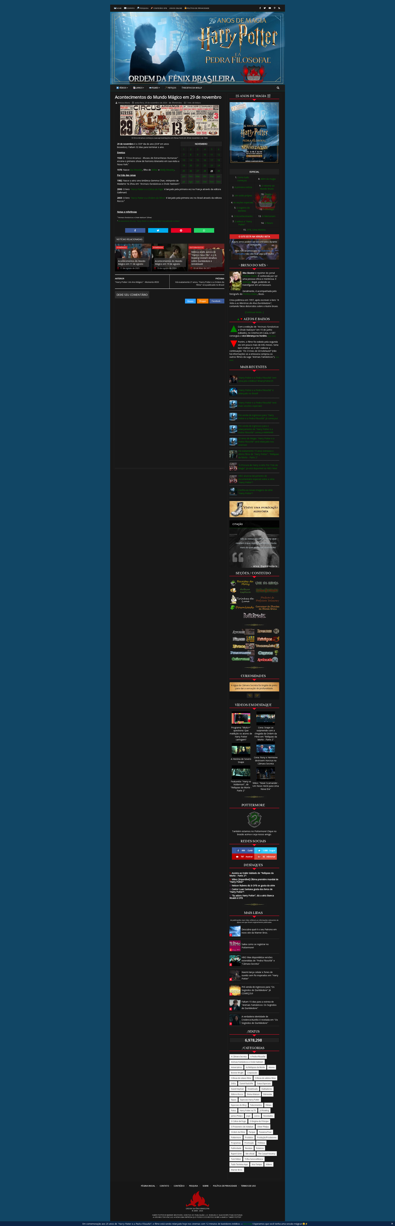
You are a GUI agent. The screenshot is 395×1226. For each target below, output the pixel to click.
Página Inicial (148, 1186)
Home (119, 8)
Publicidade (236, 1148)
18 (218, 160)
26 (190, 170)
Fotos (233, 1110)
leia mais (247, 1223)
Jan (183, 176)
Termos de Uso (248, 1186)
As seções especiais (243, 202)
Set (197, 181)
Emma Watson (253, 1094)
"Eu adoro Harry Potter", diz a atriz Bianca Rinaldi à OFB (251, 897)
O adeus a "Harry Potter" (243, 223)
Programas (236, 1143)
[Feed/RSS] (279, 8)
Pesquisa (144, 8)
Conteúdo (179, 1186)
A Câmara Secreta (239, 1056)
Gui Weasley (136, 169)
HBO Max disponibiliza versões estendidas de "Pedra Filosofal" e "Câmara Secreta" (258, 960)
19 (184, 165)
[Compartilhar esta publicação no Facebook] (135, 230)
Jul (184, 181)
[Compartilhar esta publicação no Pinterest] (181, 230)
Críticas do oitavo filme (241, 1078)
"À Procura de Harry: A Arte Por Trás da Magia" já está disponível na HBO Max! (258, 467)
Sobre (206, 1186)
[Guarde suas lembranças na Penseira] (268, 583)
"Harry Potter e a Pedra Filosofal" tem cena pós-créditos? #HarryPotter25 (257, 379)
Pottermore (236, 1137)
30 (218, 170)
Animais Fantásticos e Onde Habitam (247, 1062)
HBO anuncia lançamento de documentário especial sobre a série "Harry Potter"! (256, 479)
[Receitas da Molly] (242, 583)
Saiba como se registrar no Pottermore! (255, 946)
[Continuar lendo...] (254, 312)
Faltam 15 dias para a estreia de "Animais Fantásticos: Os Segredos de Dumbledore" (259, 1005)
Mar (198, 176)
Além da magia (268, 178)
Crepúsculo (252, 1072)
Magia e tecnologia (267, 196)
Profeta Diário (250, 275)
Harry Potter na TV (248, 1110)
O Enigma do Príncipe (259, 1121)
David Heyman (237, 1089)
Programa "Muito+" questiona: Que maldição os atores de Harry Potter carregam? (241, 733)
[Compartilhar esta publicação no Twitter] (158, 230)
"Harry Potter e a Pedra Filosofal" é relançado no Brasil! (256, 392)
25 (184, 170)
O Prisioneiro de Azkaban (242, 1126)
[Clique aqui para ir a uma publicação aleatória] (254, 509)
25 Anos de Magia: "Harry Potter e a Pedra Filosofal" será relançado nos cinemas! (256, 441)
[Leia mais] (272, 336)
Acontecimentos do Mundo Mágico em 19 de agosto (168, 263)
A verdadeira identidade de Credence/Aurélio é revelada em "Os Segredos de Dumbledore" (260, 1019)
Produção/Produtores (266, 1137)
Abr (204, 176)
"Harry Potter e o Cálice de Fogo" (147, 189)
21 (197, 165)
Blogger (202, 301)
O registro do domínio (243, 209)
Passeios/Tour (265, 1132)
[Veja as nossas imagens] (274, 8)
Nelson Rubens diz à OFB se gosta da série (252, 885)
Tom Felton (236, 1159)
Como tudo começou (243, 179)
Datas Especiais (264, 1083)
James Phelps (237, 1116)
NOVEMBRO (201, 143)
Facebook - (217, 301)
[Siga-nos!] (265, 8)
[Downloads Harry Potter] (242, 608)
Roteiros (260, 1148)
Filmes (155, 87)
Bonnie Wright (237, 1072)
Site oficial (249, 1153)
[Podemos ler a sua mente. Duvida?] (268, 590)
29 (211, 170)
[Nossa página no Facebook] (260, 8)
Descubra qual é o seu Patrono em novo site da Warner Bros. (259, 931)
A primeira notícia (243, 187)
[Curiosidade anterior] (250, 695)
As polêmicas (268, 202)
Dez (219, 181)
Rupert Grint (236, 1153)
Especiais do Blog (238, 1105)
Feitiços (172, 87)
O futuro (268, 222)
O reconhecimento (243, 216)
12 (218, 154)
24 (218, 165)
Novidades (268, 1116)
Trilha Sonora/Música (254, 1159)
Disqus (190, 301)
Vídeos (122, 87)
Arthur (155, 169)
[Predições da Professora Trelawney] (268, 599)
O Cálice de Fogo (238, 1121)
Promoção (249, 1143)
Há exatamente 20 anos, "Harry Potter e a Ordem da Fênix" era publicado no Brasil (148, 221)
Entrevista (267, 1094)
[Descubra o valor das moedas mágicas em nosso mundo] (268, 608)
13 (184, 160)
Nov (212, 181)
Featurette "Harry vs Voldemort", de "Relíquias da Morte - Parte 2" (241, 786)
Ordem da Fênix (238, 1132)
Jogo (248, 1116)
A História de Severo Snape (241, 760)
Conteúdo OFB (160, 8)
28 (205, 170)
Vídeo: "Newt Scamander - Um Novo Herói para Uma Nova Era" (266, 786)
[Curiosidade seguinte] (257, 695)
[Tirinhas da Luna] (242, 599)
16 (205, 160)
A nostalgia (268, 209)
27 (197, 170)
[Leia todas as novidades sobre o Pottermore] (255, 615)
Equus (233, 1099)
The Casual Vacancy (266, 1153)
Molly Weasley (167, 169)
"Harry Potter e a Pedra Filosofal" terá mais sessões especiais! (257, 404)
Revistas (248, 1148)
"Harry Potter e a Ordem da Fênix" (147, 197)
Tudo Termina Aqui (239, 1164)
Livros (139, 87)
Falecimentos (256, 1105)
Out (205, 181)
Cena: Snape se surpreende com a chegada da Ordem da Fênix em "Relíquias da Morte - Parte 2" (265, 733)
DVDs (233, 1083)
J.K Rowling (264, 1110)
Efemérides (177, 102)
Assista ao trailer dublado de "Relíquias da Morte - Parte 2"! (251, 874)
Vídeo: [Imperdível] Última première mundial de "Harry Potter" (253, 880)
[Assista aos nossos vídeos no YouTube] (270, 8)
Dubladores (267, 1089)
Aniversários (236, 1067)
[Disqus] (170, 342)
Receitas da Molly (192, 87)
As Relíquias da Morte (255, 1067)
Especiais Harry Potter (249, 1099)
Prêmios (261, 1143)
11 (211, 154)
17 (211, 160)
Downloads (253, 1089)
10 (205, 154)
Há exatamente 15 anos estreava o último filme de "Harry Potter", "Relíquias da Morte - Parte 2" (258, 454)
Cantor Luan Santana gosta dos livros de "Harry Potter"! (250, 890)
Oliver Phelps (263, 1126)
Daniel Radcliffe (246, 1083)
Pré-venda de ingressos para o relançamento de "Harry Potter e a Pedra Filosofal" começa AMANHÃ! (255, 429)
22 (205, 165)
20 (190, 165)
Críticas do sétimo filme (265, 1078)
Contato (131, 8)
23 (211, 165)
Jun (218, 176)
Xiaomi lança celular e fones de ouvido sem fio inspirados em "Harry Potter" (260, 975)
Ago (191, 181)
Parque (252, 1132)
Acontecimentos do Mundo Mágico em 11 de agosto (131, 263)
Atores (271, 1067)
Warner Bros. (237, 1170)
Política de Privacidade (198, 8)
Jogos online (175, 8)
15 (197, 160)
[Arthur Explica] (242, 590)
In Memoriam (268, 216)
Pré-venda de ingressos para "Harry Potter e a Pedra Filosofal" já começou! (258, 417)
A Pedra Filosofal (257, 1056)
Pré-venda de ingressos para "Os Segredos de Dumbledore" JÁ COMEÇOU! (258, 990)
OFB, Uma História (256, 229)
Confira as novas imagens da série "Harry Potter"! (255, 492)
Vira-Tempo (257, 1164)
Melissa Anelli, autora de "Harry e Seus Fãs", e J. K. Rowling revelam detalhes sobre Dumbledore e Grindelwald (204, 257)
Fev (190, 176)
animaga (247, 281)
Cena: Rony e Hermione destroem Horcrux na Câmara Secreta (266, 760)
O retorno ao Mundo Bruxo (267, 187)
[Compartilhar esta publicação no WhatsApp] (204, 230)
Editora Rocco (196, 247)
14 (190, 160)
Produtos (249, 1137)
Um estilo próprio (243, 195)
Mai (212, 176)
